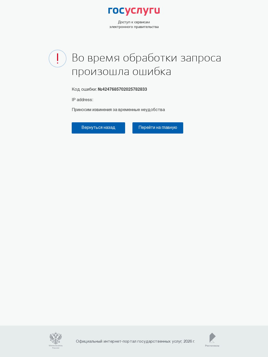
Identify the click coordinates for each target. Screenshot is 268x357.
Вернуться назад (98, 128)
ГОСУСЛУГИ (134, 12)
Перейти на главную (157, 128)
